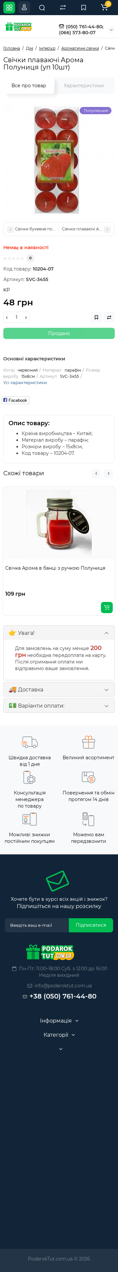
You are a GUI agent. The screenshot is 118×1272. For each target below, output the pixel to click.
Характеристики (84, 86)
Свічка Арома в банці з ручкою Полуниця (55, 568)
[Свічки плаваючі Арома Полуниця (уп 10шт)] (59, 160)
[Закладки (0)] (83, 7)
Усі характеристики (25, 382)
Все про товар (28, 86)
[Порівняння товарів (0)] (63, 7)
